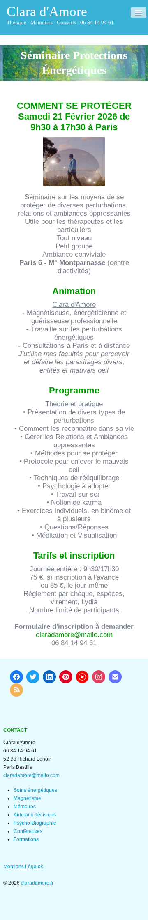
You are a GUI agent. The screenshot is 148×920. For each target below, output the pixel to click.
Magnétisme (27, 798)
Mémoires (25, 807)
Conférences (28, 831)
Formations (26, 839)
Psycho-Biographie (35, 823)
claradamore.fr (37, 883)
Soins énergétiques (35, 790)
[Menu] (138, 12)
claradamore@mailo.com (74, 635)
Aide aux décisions (35, 815)
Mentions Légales (23, 866)
